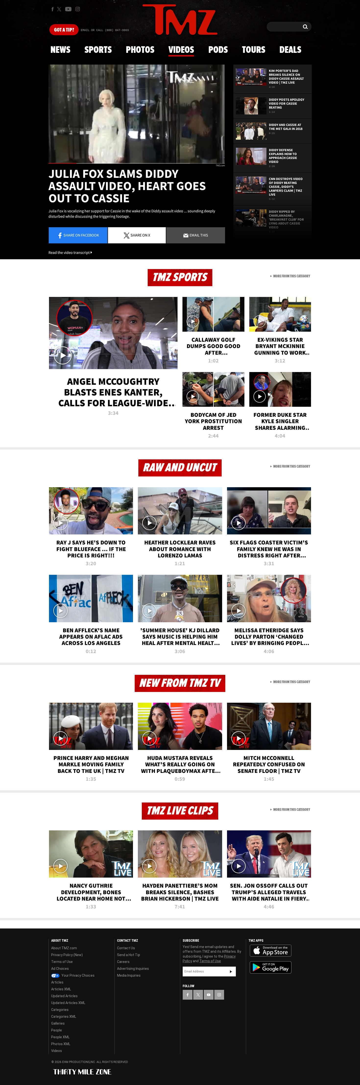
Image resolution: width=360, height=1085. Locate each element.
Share (81, 235)
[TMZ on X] (60, 9)
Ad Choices (60, 969)
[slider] (136, 163)
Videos (181, 50)
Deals (290, 50)
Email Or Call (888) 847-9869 (105, 30)
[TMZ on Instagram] (77, 9)
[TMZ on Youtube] (68, 9)
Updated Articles (64, 996)
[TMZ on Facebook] (52, 9)
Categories (60, 1010)
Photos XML (60, 1044)
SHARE (140, 235)
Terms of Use (62, 962)
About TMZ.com (64, 948)
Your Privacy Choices (78, 975)
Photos (140, 50)
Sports (98, 50)
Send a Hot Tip (128, 955)
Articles (57, 982)
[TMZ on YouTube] (209, 995)
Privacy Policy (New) (67, 955)
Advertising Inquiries (133, 969)
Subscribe (231, 971)
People (56, 1030)
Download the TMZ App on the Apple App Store (270, 951)
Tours (253, 50)
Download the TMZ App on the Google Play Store (270, 967)
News (60, 50)
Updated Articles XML (68, 1003)
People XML (60, 1037)
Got (64, 30)
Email (198, 235)
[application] (136, 114)
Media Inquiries (129, 975)
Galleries (58, 1023)
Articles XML (61, 989)
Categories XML (63, 1016)
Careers (123, 962)
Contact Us (126, 948)
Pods (218, 50)
